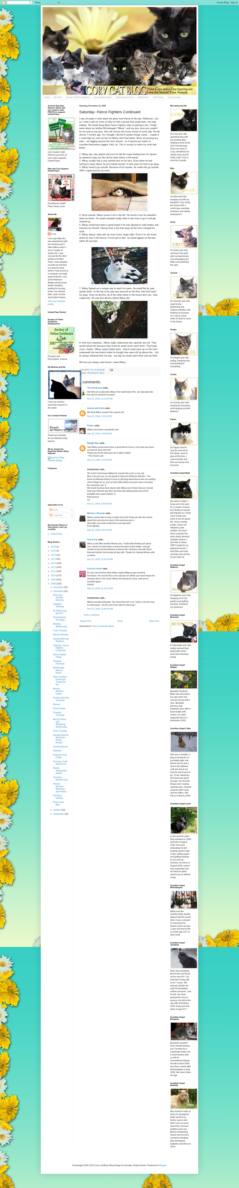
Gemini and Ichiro (95, 408)
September (58, 814)
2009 (53, 579)
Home (47, 97)
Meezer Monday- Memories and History (59, 788)
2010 (53, 575)
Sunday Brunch (60, 746)
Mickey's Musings (96, 513)
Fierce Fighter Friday (59, 655)
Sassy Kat (92, 539)
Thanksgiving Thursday (59, 618)
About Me (58, 97)
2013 (53, 563)
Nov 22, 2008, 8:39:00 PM (99, 504)
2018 (53, 547)
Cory (53, 234)
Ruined (56, 704)
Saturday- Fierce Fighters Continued (61, 648)
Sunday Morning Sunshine (61, 698)
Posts (55, 510)
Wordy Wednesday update (60, 770)
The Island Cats (95, 388)
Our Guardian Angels (103, 97)
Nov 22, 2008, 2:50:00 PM (99, 416)
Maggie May (93, 443)
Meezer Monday (60, 634)
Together (57, 750)
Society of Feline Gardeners (78, 97)
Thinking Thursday (59, 662)
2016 (53, 551)
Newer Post (85, 621)
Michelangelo (92, 373)
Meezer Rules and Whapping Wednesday (60, 723)
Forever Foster (94, 568)
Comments (57, 515)
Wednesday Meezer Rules (58, 670)
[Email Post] (111, 370)
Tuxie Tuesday (60, 630)
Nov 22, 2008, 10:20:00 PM (100, 559)
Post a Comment (91, 615)
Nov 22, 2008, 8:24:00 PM (99, 460)
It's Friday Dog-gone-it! (60, 612)
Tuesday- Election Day (60, 778)
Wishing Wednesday (60, 625)
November (58, 591)
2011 (53, 571)
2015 (53, 555)
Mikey (101, 373)
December (58, 587)
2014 (53, 559)
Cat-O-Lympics (174, 97)
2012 (53, 567)
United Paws (158, 97)
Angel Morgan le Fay (124, 97)
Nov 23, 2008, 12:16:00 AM (100, 588)
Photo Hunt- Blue (58, 803)
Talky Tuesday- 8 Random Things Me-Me (60, 681)
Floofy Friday (59, 708)
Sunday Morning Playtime (61, 640)
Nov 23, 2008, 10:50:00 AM (100, 609)
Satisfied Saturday (58, 605)
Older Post (154, 621)
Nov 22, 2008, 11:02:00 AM (100, 399)
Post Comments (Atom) (103, 626)
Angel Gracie (143, 97)
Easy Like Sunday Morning (58, 597)
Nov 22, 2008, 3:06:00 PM (99, 433)
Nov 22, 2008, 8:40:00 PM (99, 530)
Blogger (162, 1165)
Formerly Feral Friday (60, 756)
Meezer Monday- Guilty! (58, 691)
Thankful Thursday (59, 713)
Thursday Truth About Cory (60, 762)
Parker (90, 425)
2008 (53, 584)
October (57, 810)
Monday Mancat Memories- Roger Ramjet (60, 739)
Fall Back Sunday (58, 796)
